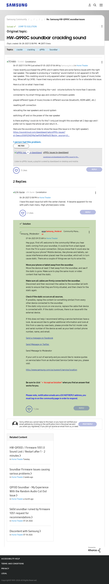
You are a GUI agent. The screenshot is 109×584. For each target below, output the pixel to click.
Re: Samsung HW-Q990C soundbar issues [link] (66, 19)
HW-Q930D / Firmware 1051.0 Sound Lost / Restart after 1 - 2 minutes (27, 451)
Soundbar (54, 50)
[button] (97, 62)
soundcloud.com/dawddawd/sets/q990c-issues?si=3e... (61, 157)
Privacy (5, 568)
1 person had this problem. (27, 142)
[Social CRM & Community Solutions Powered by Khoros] (94, 549)
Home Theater (82, 65)
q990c (42, 50)
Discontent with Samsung (24, 531)
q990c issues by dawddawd (55, 152)
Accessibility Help (10, 559)
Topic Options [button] (97, 26)
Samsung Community (17, 19)
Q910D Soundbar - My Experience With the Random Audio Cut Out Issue (29, 491)
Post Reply (88, 424)
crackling (31, 50)
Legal (4, 573)
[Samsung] (16, 5)
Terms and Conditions (12, 564)
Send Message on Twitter (37, 344)
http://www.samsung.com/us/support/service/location (51, 370)
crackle (19, 50)
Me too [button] (21, 146)
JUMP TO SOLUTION (27, 26)
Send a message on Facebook (39, 338)
